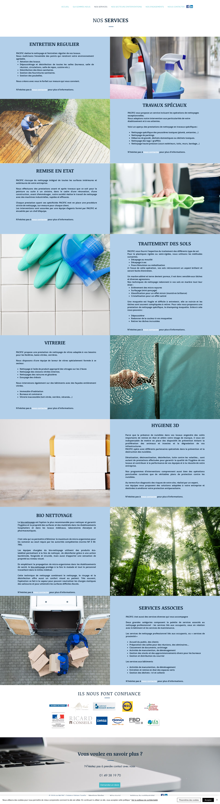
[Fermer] (216, 800)
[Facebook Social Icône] (187, 6)
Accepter (208, 800)
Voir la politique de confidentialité (144, 800)
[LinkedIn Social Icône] (191, 6)
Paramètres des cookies (189, 800)
